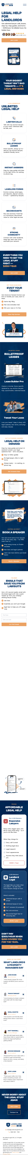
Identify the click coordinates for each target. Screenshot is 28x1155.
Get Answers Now (14, 471)
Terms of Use (15, 1152)
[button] (24, 4)
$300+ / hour (14, 863)
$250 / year (14, 921)
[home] (8, 5)
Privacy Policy (6, 1154)
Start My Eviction (14, 314)
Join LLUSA (14, 40)
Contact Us (14, 1112)
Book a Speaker (14, 561)
